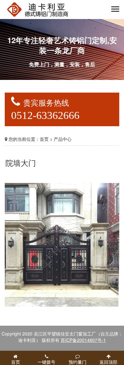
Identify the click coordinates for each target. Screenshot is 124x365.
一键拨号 (46, 362)
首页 (44, 139)
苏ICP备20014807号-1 (83, 340)
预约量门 (77, 362)
